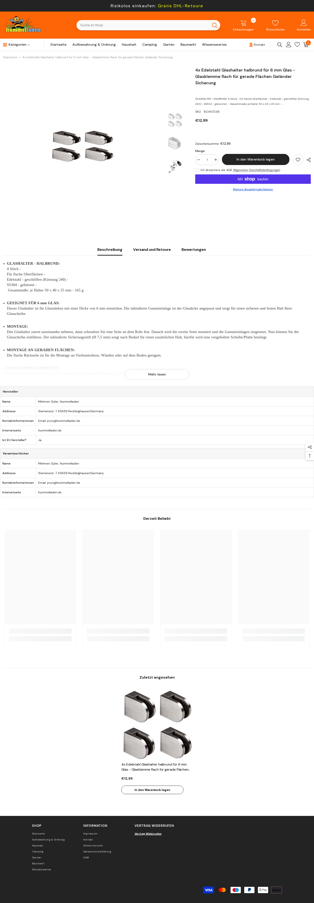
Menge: (200, 151)
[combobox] (142, 25)
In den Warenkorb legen (256, 159)
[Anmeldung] (288, 44)
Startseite (10, 57)
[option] (82, 146)
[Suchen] (148, 25)
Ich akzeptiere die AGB (216, 170)
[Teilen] (307, 160)
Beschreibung (109, 249)
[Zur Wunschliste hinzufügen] (298, 159)
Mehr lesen (157, 374)
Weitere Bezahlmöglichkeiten (253, 189)
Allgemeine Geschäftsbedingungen (256, 170)
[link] (40, 631)
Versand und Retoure (152, 249)
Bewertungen (194, 249)
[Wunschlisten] (297, 44)
